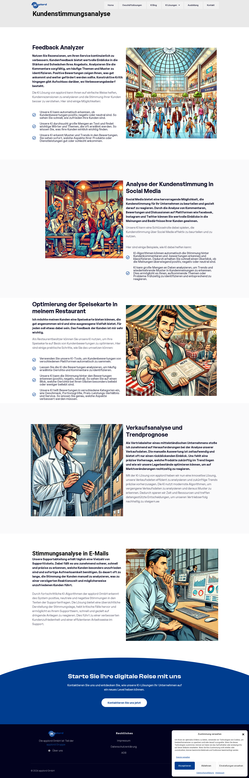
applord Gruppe (56, 744)
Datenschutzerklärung (205, 773)
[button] (243, 734)
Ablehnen (206, 765)
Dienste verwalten (183, 757)
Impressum (219, 773)
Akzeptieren (184, 765)
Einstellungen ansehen (231, 765)
